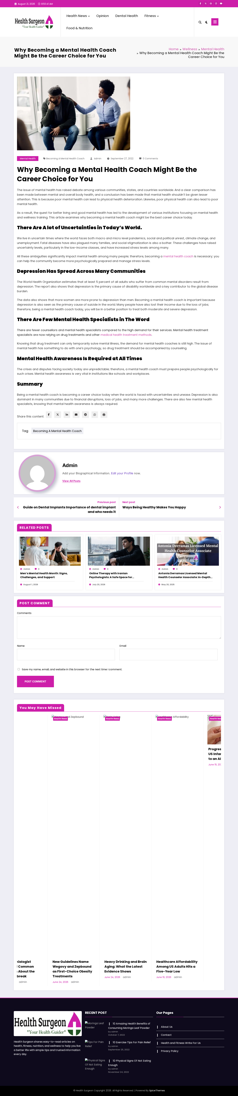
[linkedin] (67, 414)
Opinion (102, 16)
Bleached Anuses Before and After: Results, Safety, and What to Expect (195, 756)
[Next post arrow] (220, 507)
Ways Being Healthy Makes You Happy (154, 507)
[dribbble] (211, 3)
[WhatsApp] (94, 414)
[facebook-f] (200, 3)
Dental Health (126, 16)
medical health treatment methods (126, 335)
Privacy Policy (169, 1046)
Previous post (106, 502)
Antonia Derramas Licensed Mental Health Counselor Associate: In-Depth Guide (184, 575)
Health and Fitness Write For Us (181, 1038)
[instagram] (216, 3)
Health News (76, 16)
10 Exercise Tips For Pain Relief (132, 1037)
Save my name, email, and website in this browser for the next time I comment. (72, 669)
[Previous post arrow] (18, 507)
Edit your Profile (122, 473)
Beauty (180, 718)
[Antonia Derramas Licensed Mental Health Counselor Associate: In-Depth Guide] (188, 551)
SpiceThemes (157, 1085)
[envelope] (76, 414)
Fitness (150, 16)
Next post (128, 502)
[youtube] (221, 3)
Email (122, 646)
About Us (166, 1022)
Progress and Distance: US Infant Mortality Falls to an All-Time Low (144, 754)
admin (97, 158)
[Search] (200, 22)
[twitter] (57, 414)
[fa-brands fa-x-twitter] (206, 3)
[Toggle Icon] (214, 22)
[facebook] (49, 414)
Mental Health (28, 158)
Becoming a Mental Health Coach (65, 158)
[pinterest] (85, 414)
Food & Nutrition (79, 28)
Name (21, 646)
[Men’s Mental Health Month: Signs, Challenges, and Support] (50, 551)
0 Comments (150, 158)
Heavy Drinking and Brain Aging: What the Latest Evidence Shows (41, 966)
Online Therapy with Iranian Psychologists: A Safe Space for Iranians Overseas (110, 575)
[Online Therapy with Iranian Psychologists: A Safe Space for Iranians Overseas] (119, 551)
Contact (166, 1030)
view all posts (71, 481)
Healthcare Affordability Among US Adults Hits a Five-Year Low (92, 966)
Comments (24, 613)
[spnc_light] (206, 22)
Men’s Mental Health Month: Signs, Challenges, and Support (44, 575)
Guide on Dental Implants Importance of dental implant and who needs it (69, 509)
